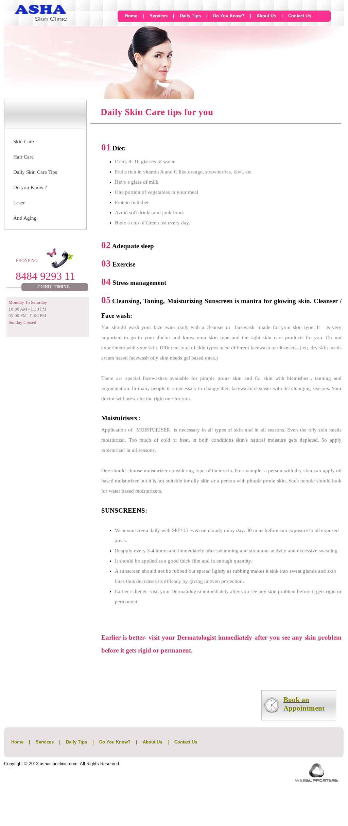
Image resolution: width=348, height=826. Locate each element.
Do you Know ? (30, 187)
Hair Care (23, 157)
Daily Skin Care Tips (35, 172)
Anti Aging (25, 218)
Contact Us (299, 15)
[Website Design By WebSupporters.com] (316, 780)
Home (131, 15)
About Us (266, 15)
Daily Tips (190, 15)
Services (159, 15)
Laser (19, 202)
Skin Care (23, 141)
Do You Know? (228, 15)
